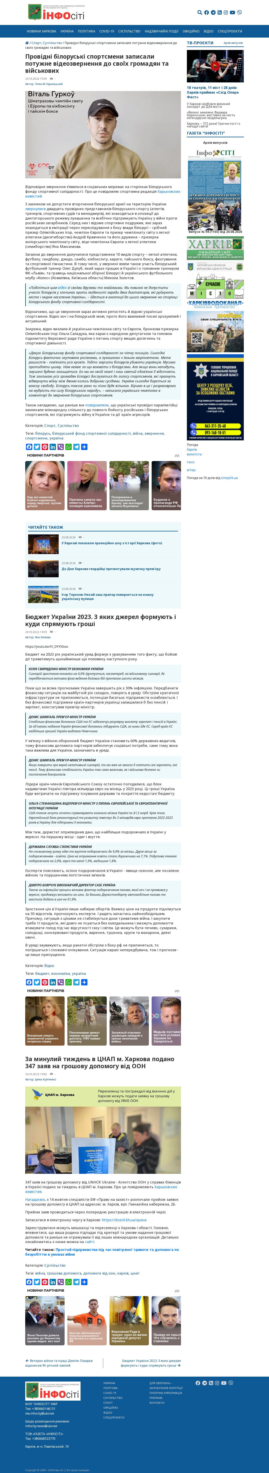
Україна (67, 31)
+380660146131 (43, 1409)
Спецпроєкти (230, 31)
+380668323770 (43, 1438)
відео (62, 287)
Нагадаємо (35, 1199)
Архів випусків (233, 43)
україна (56, 438)
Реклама (156, 1398)
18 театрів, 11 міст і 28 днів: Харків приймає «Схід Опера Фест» (213, 92)
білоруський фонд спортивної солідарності (91, 433)
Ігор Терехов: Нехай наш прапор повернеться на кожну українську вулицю (108, 596)
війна (137, 433)
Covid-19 (106, 31)
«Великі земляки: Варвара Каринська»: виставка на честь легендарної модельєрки (211, 115)
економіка (60, 973)
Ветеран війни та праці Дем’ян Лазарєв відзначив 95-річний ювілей (59, 1363)
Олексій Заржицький (49, 84)
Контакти (157, 1403)
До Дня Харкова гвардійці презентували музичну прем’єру (111, 569)
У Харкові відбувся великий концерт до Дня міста (208, 105)
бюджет (42, 973)
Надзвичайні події (161, 31)
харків (122, 1273)
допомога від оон (99, 1273)
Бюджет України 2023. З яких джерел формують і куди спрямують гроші (151, 1363)
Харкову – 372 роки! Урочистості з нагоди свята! (213, 125)
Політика (86, 31)
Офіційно (191, 31)
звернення (154, 433)
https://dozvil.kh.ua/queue (124, 1220)
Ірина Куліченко (45, 1079)
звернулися (35, 208)
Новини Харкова (41, 31)
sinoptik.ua (229, 478)
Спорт (36, 43)
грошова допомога (64, 1273)
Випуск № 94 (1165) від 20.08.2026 (215, 231)
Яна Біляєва (43, 637)
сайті (89, 1241)
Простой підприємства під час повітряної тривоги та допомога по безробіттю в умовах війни (102, 1252)
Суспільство (129, 31)
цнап (134, 1273)
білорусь (42, 433)
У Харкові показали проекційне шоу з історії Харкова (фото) (112, 543)
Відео (208, 31)
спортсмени (36, 438)
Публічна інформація (165, 1393)
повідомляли (97, 405)
